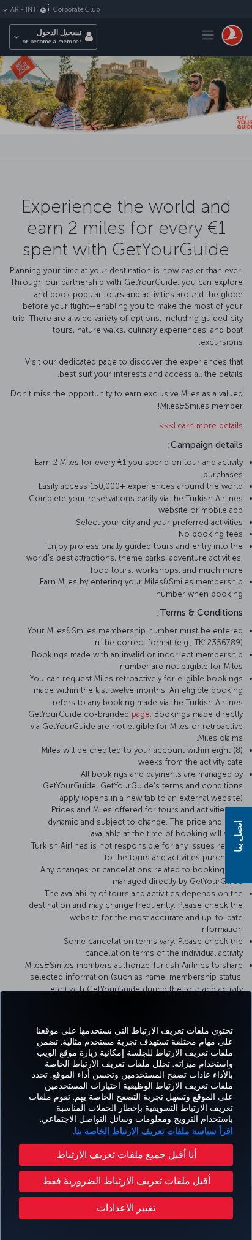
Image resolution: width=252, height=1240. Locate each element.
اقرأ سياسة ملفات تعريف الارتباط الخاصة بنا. (153, 1131)
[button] (126, 1208)
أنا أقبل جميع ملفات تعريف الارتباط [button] (126, 1154)
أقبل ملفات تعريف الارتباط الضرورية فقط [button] (126, 1181)
